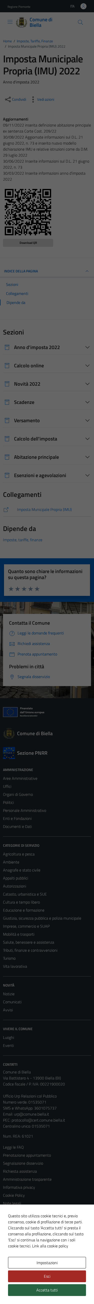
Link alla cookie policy (50, 1246)
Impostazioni (47, 1263)
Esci (47, 1276)
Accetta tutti (47, 1290)
